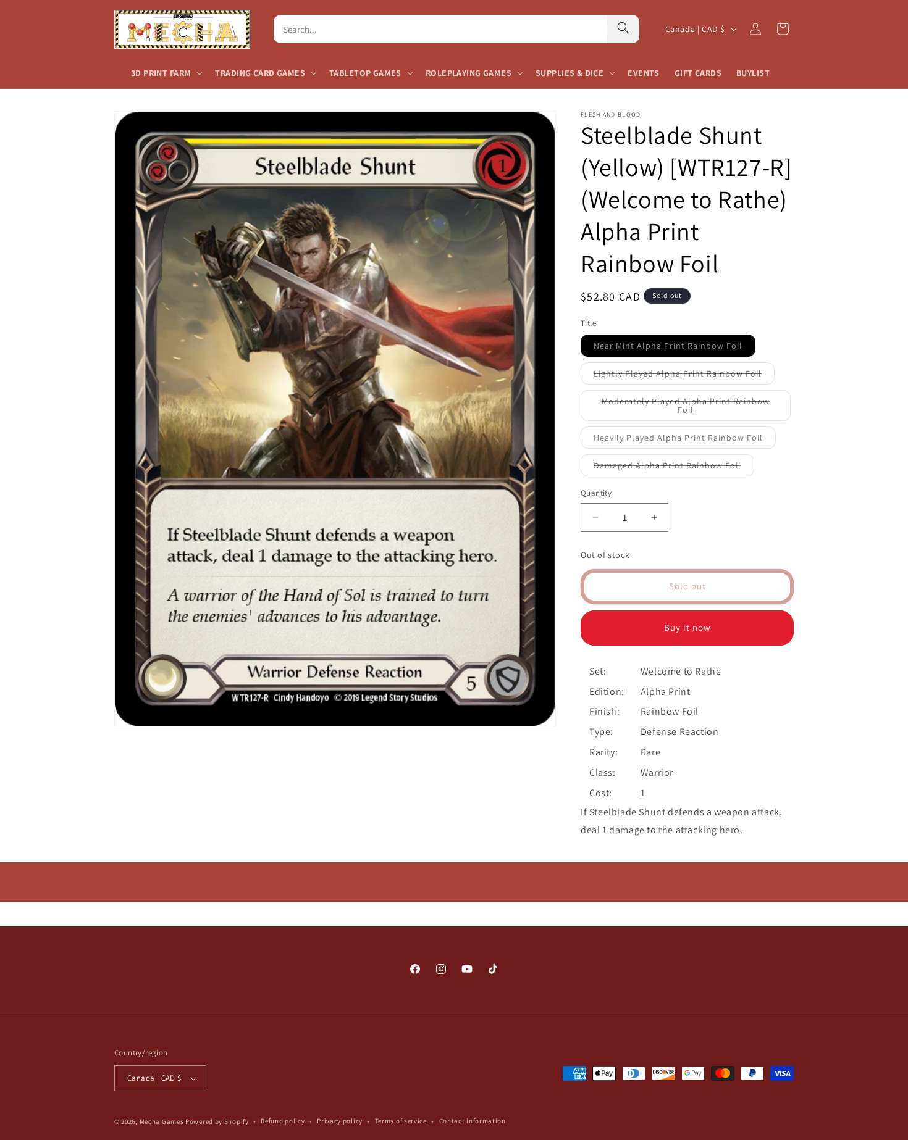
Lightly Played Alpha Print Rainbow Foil (684, 376)
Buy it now (687, 627)
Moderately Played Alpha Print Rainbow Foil (686, 408)
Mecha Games (162, 1121)
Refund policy (283, 1121)
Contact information (472, 1121)
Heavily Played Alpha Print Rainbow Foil (685, 440)
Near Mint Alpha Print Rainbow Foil (674, 348)
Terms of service (401, 1121)
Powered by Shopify (217, 1121)
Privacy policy (340, 1121)
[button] (166, 73)
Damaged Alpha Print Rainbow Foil (674, 467)
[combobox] (440, 29)
